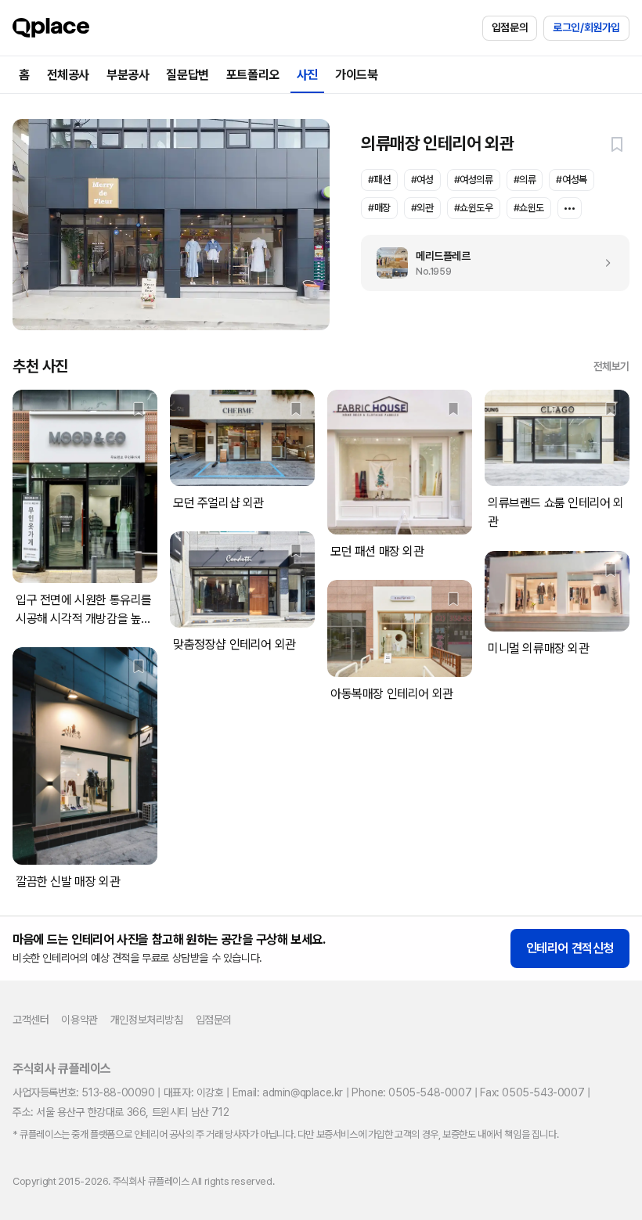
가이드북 (356, 74)
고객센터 (31, 1019)
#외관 (422, 208)
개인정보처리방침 (146, 1019)
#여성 (422, 179)
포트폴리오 (253, 74)
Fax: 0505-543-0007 (532, 1092)
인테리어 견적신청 (570, 948)
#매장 (379, 208)
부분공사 (127, 74)
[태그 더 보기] (569, 208)
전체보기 (611, 366)
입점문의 (510, 27)
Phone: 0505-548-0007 (411, 1092)
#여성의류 (473, 179)
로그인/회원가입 (586, 27)
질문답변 (187, 74)
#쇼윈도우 (473, 208)
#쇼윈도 (529, 208)
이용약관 (79, 1019)
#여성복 (571, 179)
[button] (616, 144)
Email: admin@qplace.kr (288, 1092)
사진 (307, 74)
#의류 (525, 179)
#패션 (379, 179)
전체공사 (68, 74)
